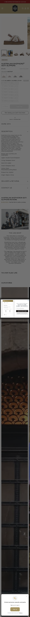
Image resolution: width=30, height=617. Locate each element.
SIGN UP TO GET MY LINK (22, 311)
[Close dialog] (28, 300)
